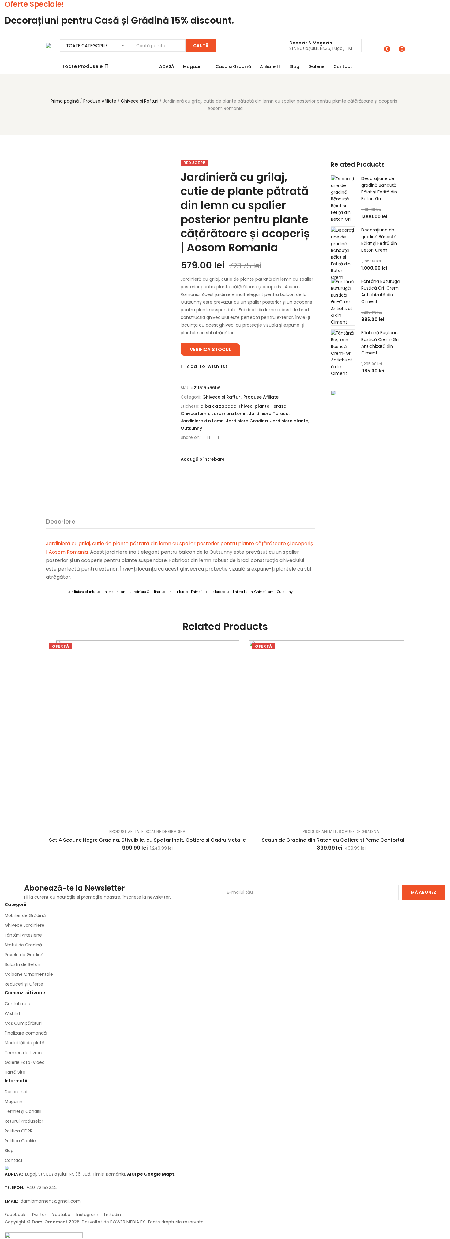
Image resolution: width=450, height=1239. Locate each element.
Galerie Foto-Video (25, 1062)
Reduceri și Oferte (24, 984)
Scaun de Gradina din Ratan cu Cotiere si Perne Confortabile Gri (341, 840)
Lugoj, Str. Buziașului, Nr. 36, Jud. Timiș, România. (66, 1174)
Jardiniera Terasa (269, 413)
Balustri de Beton (22, 964)
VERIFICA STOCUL (210, 349)
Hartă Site (15, 1072)
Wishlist (13, 1013)
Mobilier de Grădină (25, 915)
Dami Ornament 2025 (56, 1222)
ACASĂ (166, 66)
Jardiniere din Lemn (202, 421)
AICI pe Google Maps (150, 1174)
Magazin (192, 66)
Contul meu (17, 1004)
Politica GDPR (18, 1131)
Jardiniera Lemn (229, 413)
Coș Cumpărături (23, 1023)
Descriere (61, 521)
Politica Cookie (20, 1141)
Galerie (316, 66)
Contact (342, 66)
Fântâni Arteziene (23, 935)
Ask (290, 494)
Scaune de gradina (165, 831)
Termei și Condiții (23, 1111)
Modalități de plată (24, 1043)
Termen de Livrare (24, 1053)
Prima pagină (65, 101)
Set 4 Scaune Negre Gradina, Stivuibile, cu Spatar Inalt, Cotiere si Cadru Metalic (147, 840)
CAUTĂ (200, 46)
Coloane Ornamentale (29, 974)
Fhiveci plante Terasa (263, 406)
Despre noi (16, 1092)
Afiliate (268, 66)
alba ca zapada (219, 406)
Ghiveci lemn (195, 413)
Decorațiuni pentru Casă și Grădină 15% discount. (119, 20)
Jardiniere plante (289, 421)
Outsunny (191, 428)
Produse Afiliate (99, 101)
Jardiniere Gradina (247, 421)
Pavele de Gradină (24, 955)
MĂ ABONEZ (423, 892)
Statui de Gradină (23, 945)
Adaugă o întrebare (203, 459)
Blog (294, 66)
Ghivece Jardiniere (24, 925)
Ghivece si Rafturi (139, 101)
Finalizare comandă (26, 1033)
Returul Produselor (24, 1121)
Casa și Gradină (233, 66)
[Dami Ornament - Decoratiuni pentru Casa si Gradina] (48, 45)
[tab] (61, 523)
